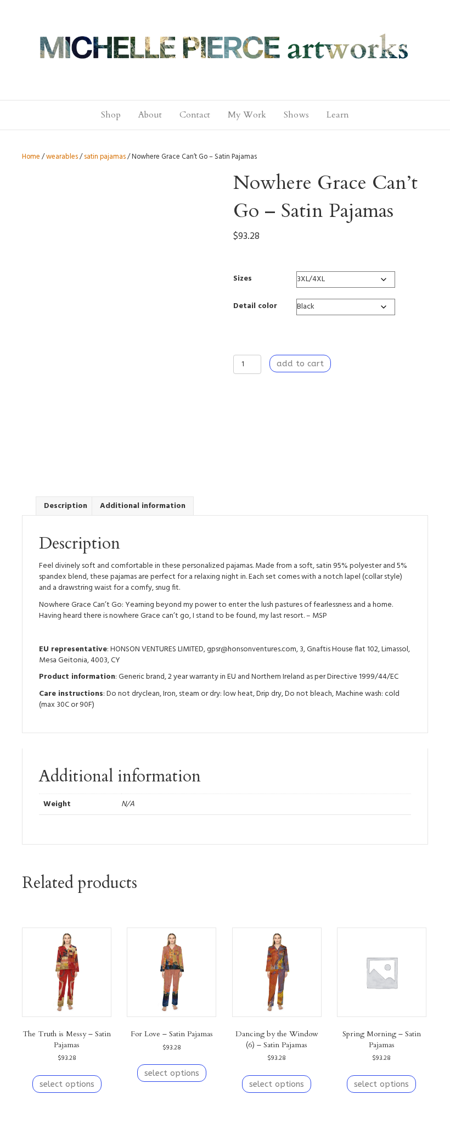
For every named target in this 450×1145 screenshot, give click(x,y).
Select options (67, 1084)
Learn (338, 115)
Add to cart (300, 363)
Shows (296, 115)
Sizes (242, 278)
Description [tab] (65, 506)
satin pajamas (105, 157)
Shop (111, 115)
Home (31, 157)
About (150, 115)
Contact (194, 115)
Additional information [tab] (142, 506)
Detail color (255, 306)
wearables (62, 157)
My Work (247, 115)
